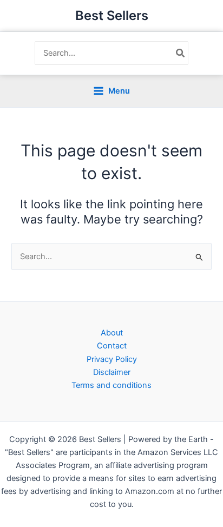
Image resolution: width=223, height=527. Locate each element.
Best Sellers (111, 15)
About (112, 333)
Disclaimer (111, 372)
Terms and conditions (111, 385)
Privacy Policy (112, 359)
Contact (112, 346)
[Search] (181, 53)
